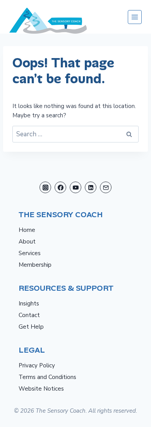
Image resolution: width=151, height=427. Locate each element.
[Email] (106, 187)
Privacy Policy (37, 365)
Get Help (31, 327)
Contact (29, 315)
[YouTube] (75, 187)
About (27, 241)
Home (27, 230)
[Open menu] (135, 17)
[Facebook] (60, 187)
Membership (35, 265)
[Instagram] (45, 187)
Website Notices (41, 389)
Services (30, 253)
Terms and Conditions (47, 377)
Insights (29, 303)
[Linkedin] (90, 187)
